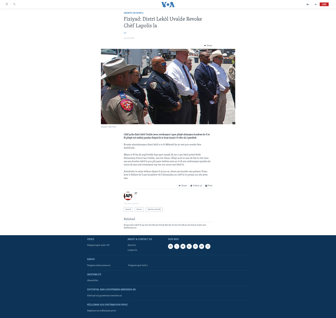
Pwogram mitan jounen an (98, 265)
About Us (132, 245)
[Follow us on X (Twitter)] (176, 246)
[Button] (208, 45)
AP (125, 33)
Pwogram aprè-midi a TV (98, 245)
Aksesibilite (92, 280)
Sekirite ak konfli (133, 13)
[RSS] (189, 246)
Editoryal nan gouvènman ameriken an (104, 296)
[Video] (308, 4)
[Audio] (316, 4)
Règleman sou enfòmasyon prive (101, 311)
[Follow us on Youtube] (182, 246)
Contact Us (132, 250)
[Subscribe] (201, 246)
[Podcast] (195, 246)
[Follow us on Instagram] (207, 246)
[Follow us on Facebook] (170, 246)
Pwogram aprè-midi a (138, 265)
